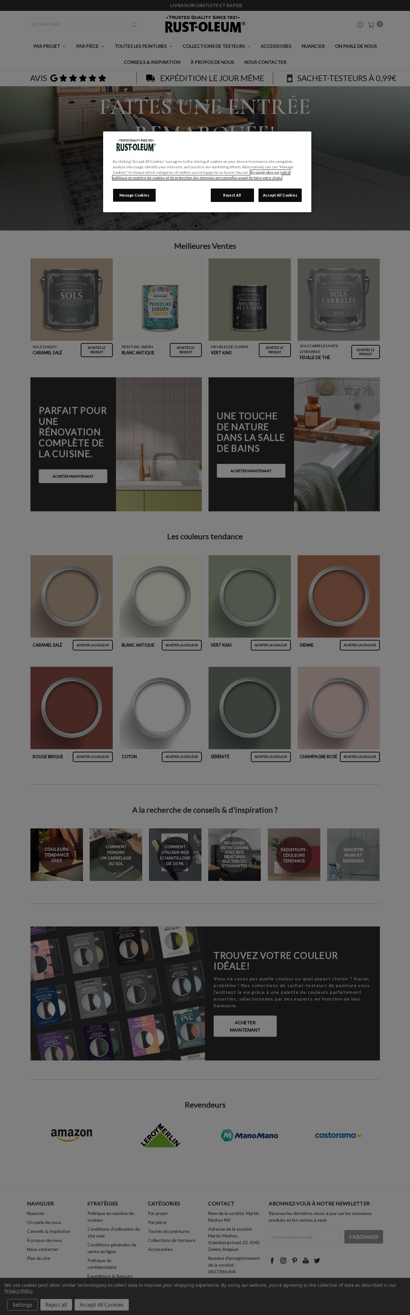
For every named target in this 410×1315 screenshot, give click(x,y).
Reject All (232, 195)
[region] (207, 171)
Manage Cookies (134, 195)
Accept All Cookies (280, 195)
